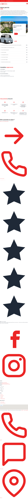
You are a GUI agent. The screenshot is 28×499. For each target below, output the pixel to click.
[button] (27, 3)
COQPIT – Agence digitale (24, 410)
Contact (2, 397)
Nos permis (2, 395)
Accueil (1, 394)
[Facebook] (14, 351)
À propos (2, 396)
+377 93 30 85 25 (5, 382)
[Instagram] (14, 379)
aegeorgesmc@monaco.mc (4, 383)
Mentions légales (3, 398)
